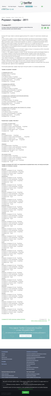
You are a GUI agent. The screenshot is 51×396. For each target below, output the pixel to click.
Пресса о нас (4, 357)
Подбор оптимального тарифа (32, 373)
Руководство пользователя (32, 360)
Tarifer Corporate (5, 373)
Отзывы (35, 6)
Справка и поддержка (32, 351)
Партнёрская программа (7, 359)
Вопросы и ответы (30, 369)
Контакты (5, 8)
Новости (3, 353)
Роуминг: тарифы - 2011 (19, 17)
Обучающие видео (30, 362)
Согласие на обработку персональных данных (36, 353)
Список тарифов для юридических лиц (10, 377)
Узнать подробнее (25, 335)
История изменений (30, 363)
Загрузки (28, 365)
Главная (3, 17)
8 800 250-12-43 (8, 9)
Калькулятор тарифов (31, 375)
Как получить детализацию (32, 367)
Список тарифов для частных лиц (33, 377)
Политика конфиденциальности (25, 388)
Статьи (12, 17)
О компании (28, 6)
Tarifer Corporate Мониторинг (8, 375)
